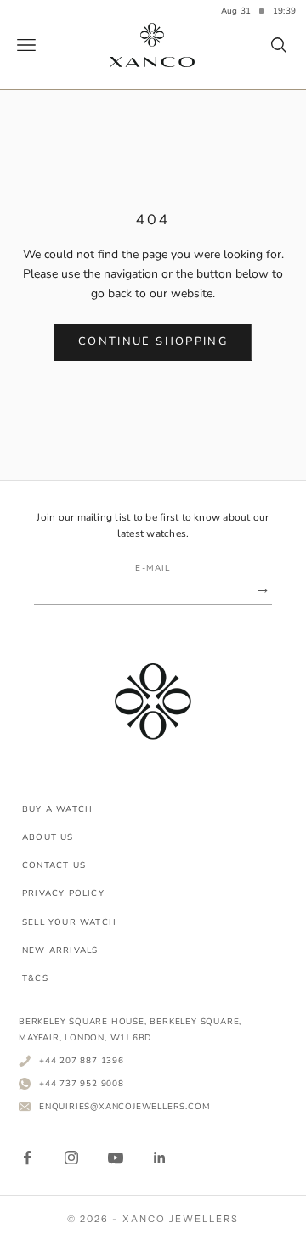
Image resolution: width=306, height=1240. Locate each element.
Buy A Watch (57, 809)
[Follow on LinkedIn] (159, 1157)
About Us (48, 837)
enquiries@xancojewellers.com (124, 1106)
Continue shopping (153, 341)
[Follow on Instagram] (71, 1157)
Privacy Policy (63, 893)
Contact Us (54, 865)
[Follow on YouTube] (115, 1157)
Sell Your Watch (69, 922)
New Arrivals (60, 950)
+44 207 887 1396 (81, 1060)
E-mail (152, 568)
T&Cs (35, 978)
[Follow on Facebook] (27, 1157)
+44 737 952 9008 (81, 1083)
